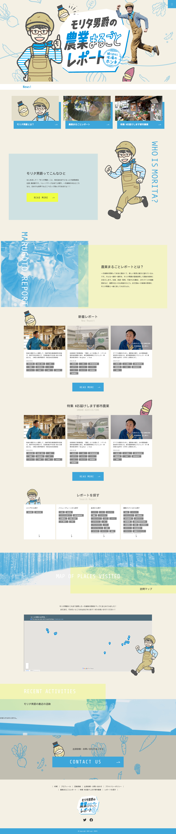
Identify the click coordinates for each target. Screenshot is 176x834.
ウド (105, 524)
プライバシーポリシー (113, 786)
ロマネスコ (96, 521)
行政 (72, 521)
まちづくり (139, 518)
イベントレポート (65, 515)
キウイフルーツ (97, 528)
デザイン (127, 531)
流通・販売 (73, 518)
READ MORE (41, 197)
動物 (112, 531)
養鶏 (107, 528)
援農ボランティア (139, 531)
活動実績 (77, 786)
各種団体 (62, 518)
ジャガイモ (103, 515)
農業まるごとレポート (68, 790)
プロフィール (66, 786)
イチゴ (113, 518)
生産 (61, 512)
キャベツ (109, 512)
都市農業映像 (78, 515)
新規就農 (127, 521)
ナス (102, 512)
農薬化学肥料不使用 (139, 521)
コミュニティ (129, 515)
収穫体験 (139, 515)
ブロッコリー (96, 518)
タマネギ (95, 531)
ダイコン (104, 531)
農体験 (69, 512)
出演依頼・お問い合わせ (93, 786)
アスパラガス (96, 524)
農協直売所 (137, 528)
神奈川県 (38, 512)
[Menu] (172, 4)
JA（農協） (63, 521)
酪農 (94, 515)
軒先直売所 (128, 518)
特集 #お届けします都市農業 (90, 790)
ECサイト (127, 528)
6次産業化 (144, 524)
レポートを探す (110, 790)
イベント (134, 512)
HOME (56, 786)
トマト (94, 512)
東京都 (30, 512)
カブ (105, 518)
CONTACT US (86, 762)
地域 (126, 512)
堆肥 (135, 524)
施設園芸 (127, 524)
